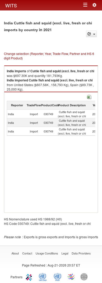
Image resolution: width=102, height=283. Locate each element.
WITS (11, 5)
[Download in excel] (89, 96)
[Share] (91, 34)
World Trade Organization (71, 276)
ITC (30, 276)
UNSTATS (57, 276)
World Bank (85, 276)
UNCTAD (43, 276)
